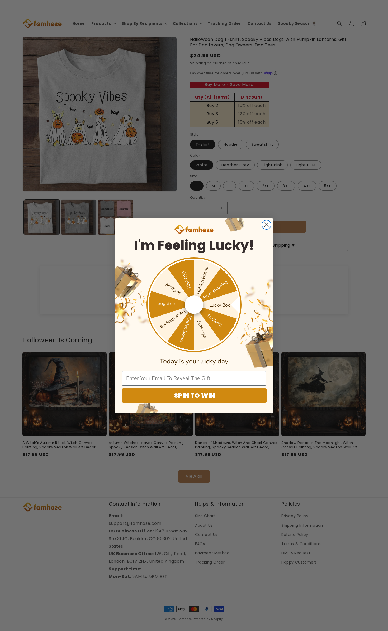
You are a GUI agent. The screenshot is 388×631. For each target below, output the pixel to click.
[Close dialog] (266, 224)
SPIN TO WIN (194, 395)
